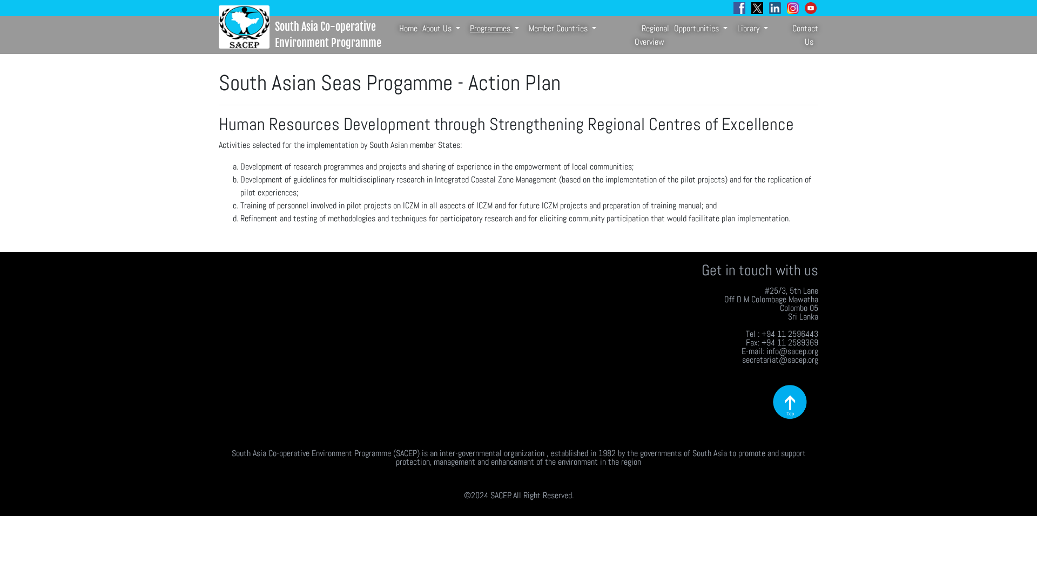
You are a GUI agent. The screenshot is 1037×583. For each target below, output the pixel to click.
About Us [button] (438, 28)
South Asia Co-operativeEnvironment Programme (328, 35)
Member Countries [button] (559, 28)
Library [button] (749, 28)
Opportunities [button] (697, 28)
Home (408, 28)
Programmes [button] (491, 28)
